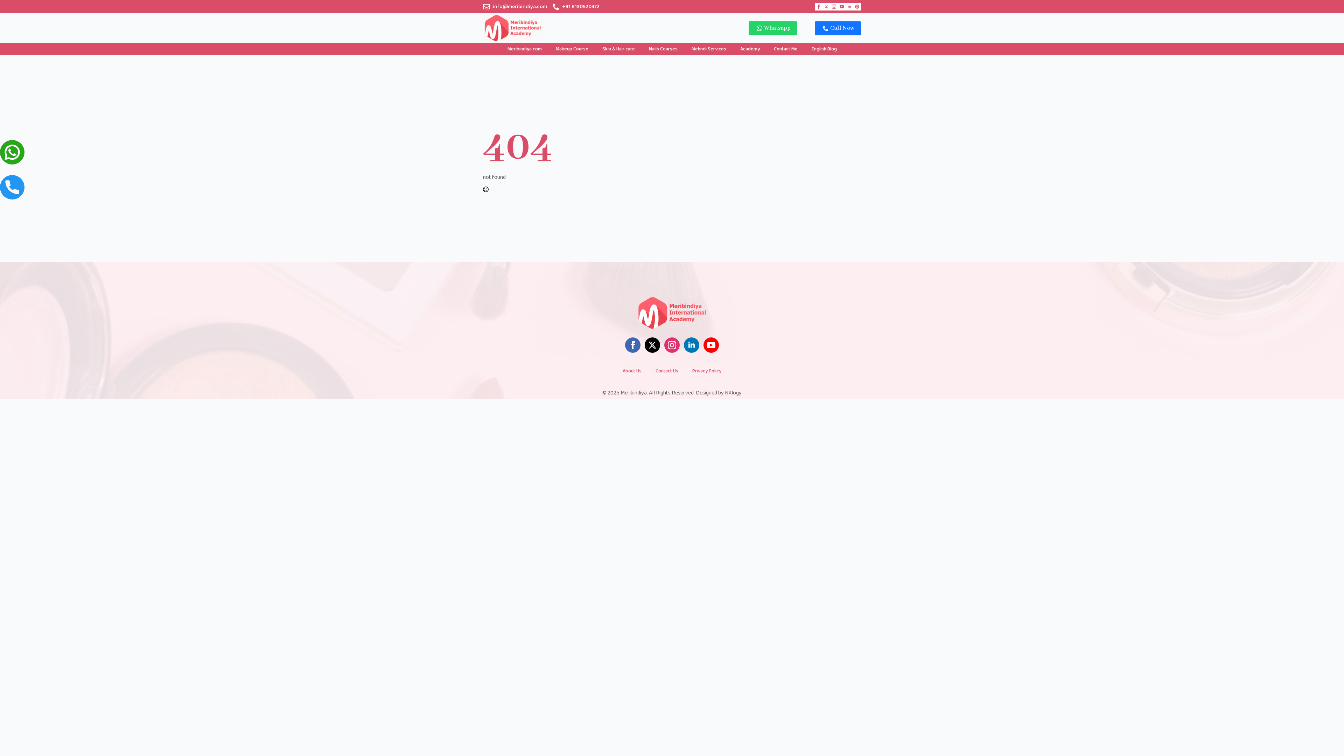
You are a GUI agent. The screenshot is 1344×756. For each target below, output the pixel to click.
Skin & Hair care (618, 49)
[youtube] (842, 6)
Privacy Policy (706, 371)
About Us (632, 371)
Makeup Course (572, 49)
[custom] (857, 6)
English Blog (824, 49)
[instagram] (834, 6)
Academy (750, 49)
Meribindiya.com (524, 49)
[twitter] (826, 6)
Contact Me (786, 49)
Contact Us (667, 371)
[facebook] (818, 6)
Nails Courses (663, 49)
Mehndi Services (709, 49)
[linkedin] (849, 6)
